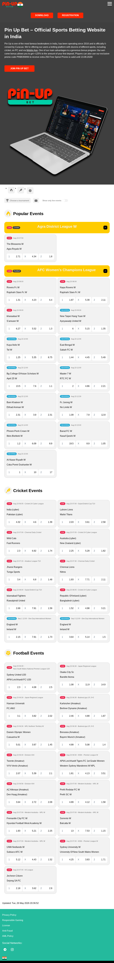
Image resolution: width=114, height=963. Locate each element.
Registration (70, 15)
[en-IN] (4, 958)
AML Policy (7, 936)
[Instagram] (12, 949)
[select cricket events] (20, 190)
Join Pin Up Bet (19, 68)
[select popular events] (11, 190)
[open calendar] (36, 200)
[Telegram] (5, 949)
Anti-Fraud (7, 931)
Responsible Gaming (12, 920)
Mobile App (32, 50)
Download (42, 15)
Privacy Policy (9, 915)
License (6, 925)
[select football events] (30, 190)
